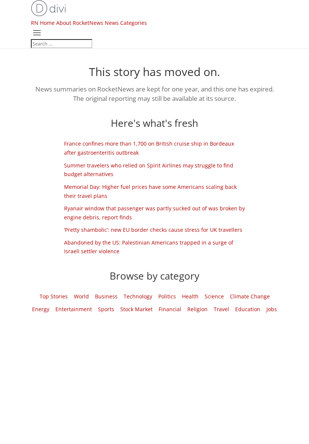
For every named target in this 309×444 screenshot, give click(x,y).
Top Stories (54, 296)
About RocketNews (79, 22)
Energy (40, 309)
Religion (197, 309)
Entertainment (73, 309)
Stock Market (136, 309)
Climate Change (250, 296)
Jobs (271, 309)
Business (106, 296)
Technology (138, 296)
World (81, 296)
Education (247, 309)
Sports (106, 309)
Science (214, 296)
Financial (170, 309)
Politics (167, 296)
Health (190, 296)
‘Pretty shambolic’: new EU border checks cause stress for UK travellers (153, 229)
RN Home (43, 22)
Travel (221, 309)
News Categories (126, 22)
